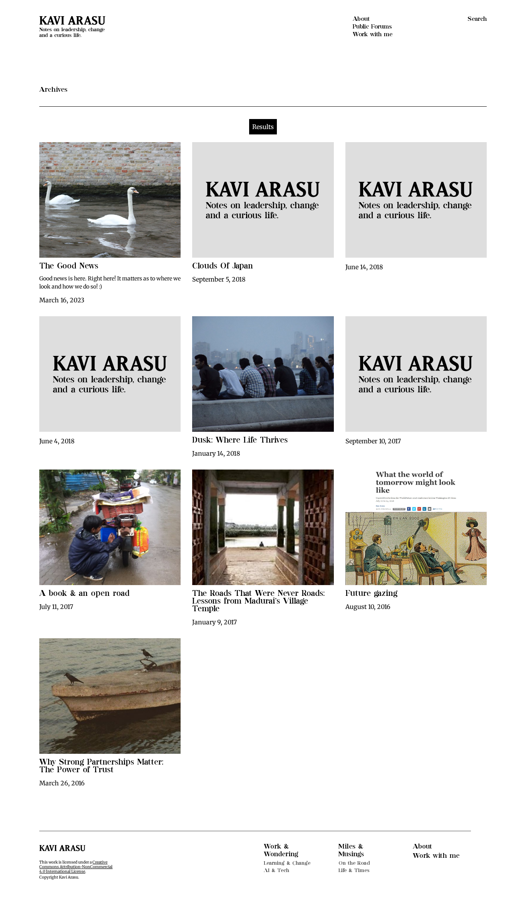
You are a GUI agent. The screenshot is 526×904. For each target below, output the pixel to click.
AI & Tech (276, 870)
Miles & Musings (351, 850)
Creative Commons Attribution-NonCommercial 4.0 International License (75, 867)
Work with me (372, 34)
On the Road (354, 863)
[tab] (263, 126)
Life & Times (354, 870)
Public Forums (372, 26)
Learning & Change (287, 863)
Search (477, 18)
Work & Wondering (281, 850)
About (361, 18)
